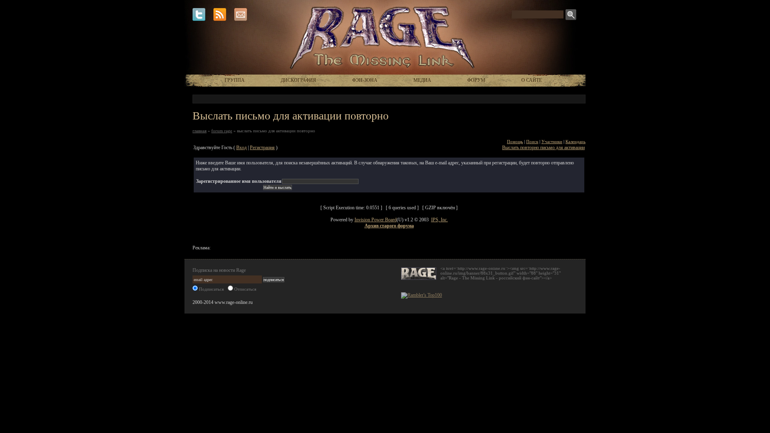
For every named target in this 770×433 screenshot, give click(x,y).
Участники (551, 141)
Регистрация (262, 147)
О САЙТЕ (531, 80)
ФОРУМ (476, 80)
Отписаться (244, 289)
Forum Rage (221, 130)
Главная (199, 130)
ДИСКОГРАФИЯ (298, 80)
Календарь (575, 141)
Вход (241, 147)
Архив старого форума (389, 226)
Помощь (515, 141)
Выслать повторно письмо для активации (543, 147)
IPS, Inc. (439, 220)
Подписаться (211, 289)
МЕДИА (422, 80)
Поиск (532, 141)
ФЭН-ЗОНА (364, 80)
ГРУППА (235, 80)
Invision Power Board (376, 220)
